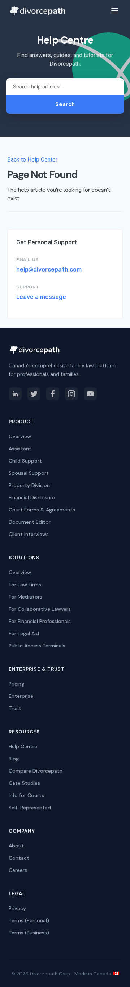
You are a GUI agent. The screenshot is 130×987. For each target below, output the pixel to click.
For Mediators (25, 596)
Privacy (17, 908)
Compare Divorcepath (35, 771)
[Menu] (114, 10)
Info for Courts (26, 795)
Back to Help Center (32, 159)
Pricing (16, 684)
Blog (14, 758)
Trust (15, 708)
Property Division (29, 485)
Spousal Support (29, 473)
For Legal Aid (24, 633)
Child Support (25, 461)
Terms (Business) (29, 932)
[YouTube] (90, 393)
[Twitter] (33, 393)
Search (65, 104)
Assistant (20, 448)
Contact (19, 858)
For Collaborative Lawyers (40, 609)
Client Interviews (29, 534)
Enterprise (21, 696)
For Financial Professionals (40, 621)
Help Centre (23, 746)
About (16, 845)
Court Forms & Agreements (42, 509)
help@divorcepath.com (49, 269)
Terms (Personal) (29, 920)
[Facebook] (52, 393)
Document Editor (30, 522)
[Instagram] (71, 393)
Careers (18, 870)
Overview (20, 436)
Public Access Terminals (37, 645)
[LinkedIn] (15, 393)
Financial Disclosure (32, 497)
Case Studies (24, 783)
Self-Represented (30, 807)
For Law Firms (25, 584)
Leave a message (41, 297)
